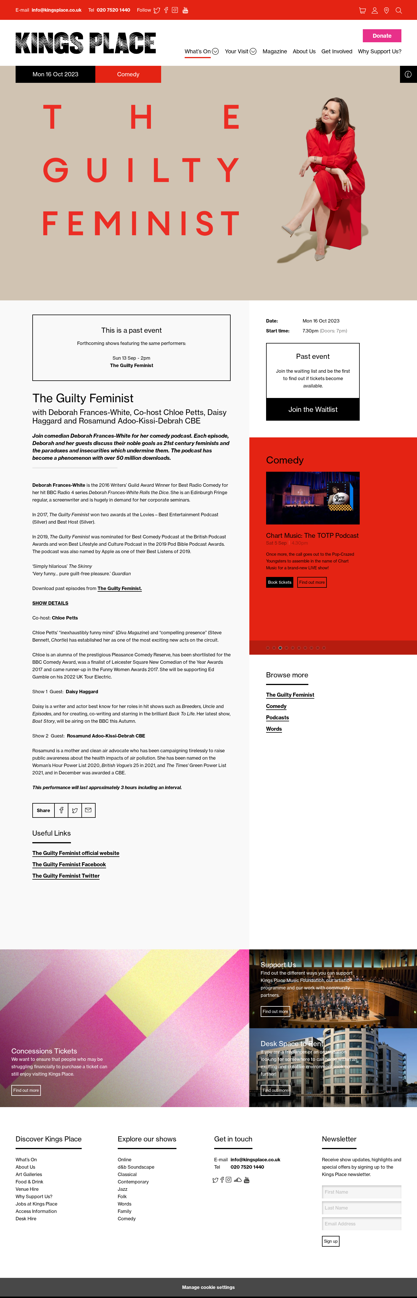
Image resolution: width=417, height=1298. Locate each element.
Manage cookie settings (208, 1287)
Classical (127, 1174)
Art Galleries (29, 1174)
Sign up (331, 1241)
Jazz (122, 1189)
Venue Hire (27, 1189)
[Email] (88, 810)
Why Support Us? (34, 1196)
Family (124, 1211)
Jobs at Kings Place (36, 1204)
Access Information (36, 1211)
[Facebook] (61, 810)
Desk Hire (26, 1218)
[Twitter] (74, 810)
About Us (25, 1167)
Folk (122, 1196)
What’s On (26, 1159)
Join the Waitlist (313, 409)
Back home (86, 43)
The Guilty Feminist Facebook (69, 864)
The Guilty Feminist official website (75, 853)
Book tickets (325, 623)
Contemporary (133, 1182)
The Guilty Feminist (290, 695)
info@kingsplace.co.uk (56, 10)
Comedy (285, 460)
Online (124, 1159)
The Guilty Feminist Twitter (66, 876)
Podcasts (277, 717)
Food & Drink (29, 1182)
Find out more (357, 623)
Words (274, 729)
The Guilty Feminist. (120, 588)
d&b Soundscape (136, 1167)
